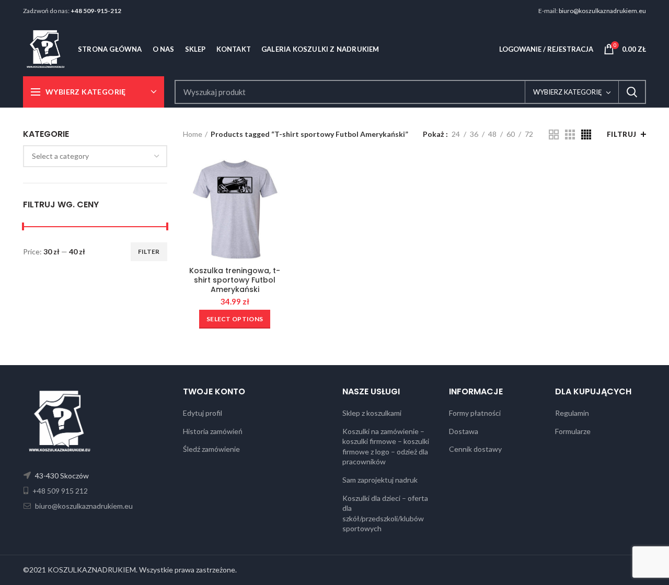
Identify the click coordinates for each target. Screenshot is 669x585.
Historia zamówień (213, 431)
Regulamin (572, 412)
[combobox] (95, 156)
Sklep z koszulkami (371, 412)
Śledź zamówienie (211, 448)
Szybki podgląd (279, 173)
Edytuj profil (202, 412)
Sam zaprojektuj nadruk (380, 479)
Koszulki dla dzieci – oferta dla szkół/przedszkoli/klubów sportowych (385, 513)
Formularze (573, 431)
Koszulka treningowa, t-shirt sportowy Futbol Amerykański (234, 280)
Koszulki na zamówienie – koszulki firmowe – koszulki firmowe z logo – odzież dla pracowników (385, 446)
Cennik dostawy (475, 448)
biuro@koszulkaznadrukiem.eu (602, 11)
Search (632, 92)
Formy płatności (475, 412)
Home (192, 134)
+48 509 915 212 (59, 490)
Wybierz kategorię (567, 92)
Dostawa (463, 431)
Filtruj (622, 134)
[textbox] (60, 155)
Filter (149, 251)
